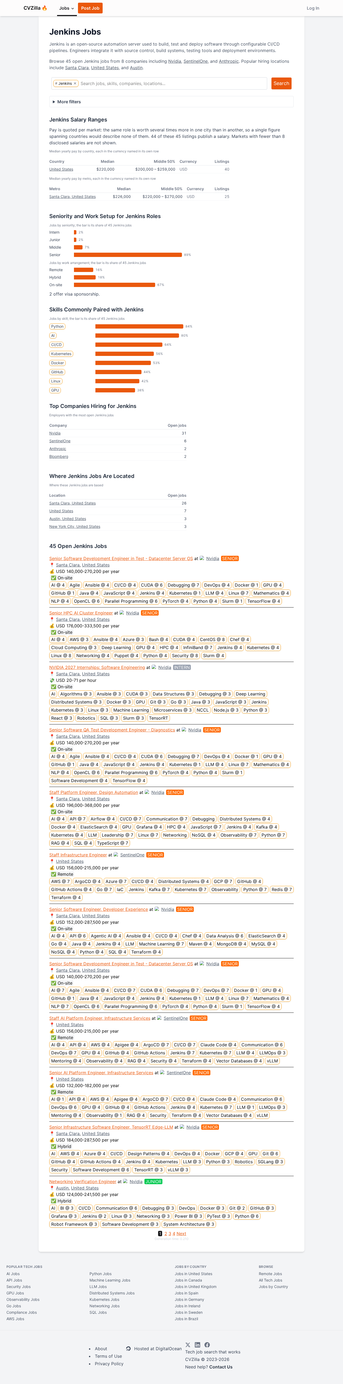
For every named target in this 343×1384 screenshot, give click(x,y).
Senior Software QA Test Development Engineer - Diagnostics (112, 730)
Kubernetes (61, 353)
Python (57, 326)
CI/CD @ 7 (130, 819)
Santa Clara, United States (72, 196)
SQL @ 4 (83, 843)
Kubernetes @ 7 (190, 889)
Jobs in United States (193, 1273)
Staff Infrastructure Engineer (78, 854)
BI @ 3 (66, 1208)
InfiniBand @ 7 (197, 647)
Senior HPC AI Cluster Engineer (81, 613)
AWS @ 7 (60, 881)
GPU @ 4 (272, 585)
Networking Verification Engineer (82, 1181)
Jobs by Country (273, 1286)
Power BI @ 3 (188, 1216)
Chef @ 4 (239, 639)
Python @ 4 (205, 601)
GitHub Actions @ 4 (71, 889)
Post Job (90, 8)
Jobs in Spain (186, 1293)
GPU (55, 390)
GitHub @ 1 (62, 593)
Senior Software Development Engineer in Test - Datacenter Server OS (121, 558)
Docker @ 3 (119, 702)
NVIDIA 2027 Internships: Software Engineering (97, 667)
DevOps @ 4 (217, 585)
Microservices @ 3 (173, 710)
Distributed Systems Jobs (112, 1293)
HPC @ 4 (169, 647)
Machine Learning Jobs (110, 1280)
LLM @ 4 (214, 593)
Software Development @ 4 (79, 780)
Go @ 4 (58, 944)
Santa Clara (77, 67)
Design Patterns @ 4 (148, 1153)
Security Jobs (18, 1286)
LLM (92, 835)
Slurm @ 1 (232, 601)
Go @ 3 (178, 702)
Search (281, 83)
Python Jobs (100, 1273)
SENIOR (230, 558)
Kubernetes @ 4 (263, 647)
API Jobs (14, 1280)
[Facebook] (207, 1345)
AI (53, 335)
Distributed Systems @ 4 (245, 819)
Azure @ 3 (133, 639)
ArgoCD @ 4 (87, 881)
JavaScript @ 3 (230, 702)
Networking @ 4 (92, 655)
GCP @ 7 (223, 881)
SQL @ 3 (109, 718)
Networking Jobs (105, 1306)
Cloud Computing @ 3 (73, 647)
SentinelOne (196, 61)
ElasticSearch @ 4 (98, 827)
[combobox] (172, 83)
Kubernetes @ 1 (184, 593)
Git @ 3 (158, 702)
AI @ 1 (57, 1099)
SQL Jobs (98, 1312)
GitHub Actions (149, 1052)
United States (105, 67)
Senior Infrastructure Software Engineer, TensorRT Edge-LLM (111, 1127)
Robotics (86, 718)
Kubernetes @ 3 (67, 710)
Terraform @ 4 (66, 897)
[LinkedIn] (197, 1345)
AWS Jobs (15, 1318)
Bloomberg (58, 456)
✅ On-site (61, 577)
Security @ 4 (164, 1060)
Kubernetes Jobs (104, 1299)
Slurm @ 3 (133, 718)
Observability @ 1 (104, 1115)
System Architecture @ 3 (188, 1224)
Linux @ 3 (98, 710)
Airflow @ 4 (103, 819)
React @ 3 (61, 718)
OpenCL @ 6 (87, 601)
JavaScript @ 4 (119, 593)
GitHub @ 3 (262, 1208)
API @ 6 (78, 935)
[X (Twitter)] (188, 1345)
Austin (136, 67)
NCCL (203, 710)
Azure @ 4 (94, 1153)
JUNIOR (153, 1181)
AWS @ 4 (100, 1044)
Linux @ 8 (61, 655)
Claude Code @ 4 (218, 1044)
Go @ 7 (104, 889)
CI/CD (56, 344)
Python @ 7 (273, 835)
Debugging (203, 819)
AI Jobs (13, 1273)
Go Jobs (13, 1306)
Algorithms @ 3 (76, 694)
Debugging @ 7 (183, 585)
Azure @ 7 (116, 881)
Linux (56, 381)
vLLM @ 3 (178, 1169)
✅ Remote (62, 874)
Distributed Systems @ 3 (76, 702)
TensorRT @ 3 (148, 1169)
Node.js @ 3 (226, 710)
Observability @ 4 (104, 1060)
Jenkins (259, 702)
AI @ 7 (57, 990)
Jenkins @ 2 (94, 1216)
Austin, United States (67, 518)
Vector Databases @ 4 (239, 1060)
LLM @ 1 (245, 1107)
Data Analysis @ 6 (224, 935)
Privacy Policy (109, 1363)
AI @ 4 (58, 585)
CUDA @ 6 (152, 585)
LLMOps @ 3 (272, 1052)
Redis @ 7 (282, 889)
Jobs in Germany (189, 1299)
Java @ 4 (88, 593)
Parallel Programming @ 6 (131, 601)
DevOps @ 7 (216, 990)
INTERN (182, 667)
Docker (57, 362)
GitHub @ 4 (249, 881)
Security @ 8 (185, 655)
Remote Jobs (270, 1273)
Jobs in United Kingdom (196, 1286)
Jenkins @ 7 (182, 1052)
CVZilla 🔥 (35, 8)
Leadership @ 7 (117, 835)
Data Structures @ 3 (173, 694)
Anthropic (229, 61)
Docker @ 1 (246, 585)
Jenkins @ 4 (152, 593)
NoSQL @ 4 (203, 835)
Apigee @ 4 (126, 1044)
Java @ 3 (200, 702)
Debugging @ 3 (215, 694)
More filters (69, 101)
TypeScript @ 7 (112, 843)
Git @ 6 (270, 1153)
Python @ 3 (255, 710)
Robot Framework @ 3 (74, 1224)
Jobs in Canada (188, 1280)
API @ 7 (77, 819)
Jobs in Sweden (189, 1312)
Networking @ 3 (153, 1216)
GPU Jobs (15, 1293)
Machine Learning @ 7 (161, 944)
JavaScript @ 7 (206, 827)
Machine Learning (131, 710)
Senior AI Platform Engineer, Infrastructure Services (101, 1072)
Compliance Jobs (21, 1312)
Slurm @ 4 (213, 655)
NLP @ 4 (60, 601)
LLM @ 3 (192, 1161)
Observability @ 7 (238, 835)
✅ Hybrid (61, 1146)
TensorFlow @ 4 (263, 601)
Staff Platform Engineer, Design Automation (93, 792)
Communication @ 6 (262, 1044)
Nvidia (174, 61)
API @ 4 (78, 1044)
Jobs (64, 8)
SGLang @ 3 (270, 1161)
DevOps (187, 1208)
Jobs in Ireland (187, 1306)
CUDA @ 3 (137, 694)
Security (158, 1115)
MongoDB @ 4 (231, 944)
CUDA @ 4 (184, 639)
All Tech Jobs (270, 1280)
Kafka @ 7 (159, 889)
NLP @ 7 (60, 1006)
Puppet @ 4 (126, 655)
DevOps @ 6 (64, 1107)
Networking (175, 835)
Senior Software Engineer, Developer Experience (98, 909)
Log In (313, 8)
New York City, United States (74, 526)
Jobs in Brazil (186, 1318)
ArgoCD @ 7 (156, 1044)
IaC (120, 889)
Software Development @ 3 (130, 1224)
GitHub (57, 372)
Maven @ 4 (200, 944)
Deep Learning (116, 647)
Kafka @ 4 (266, 827)
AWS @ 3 (79, 639)
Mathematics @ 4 (271, 593)
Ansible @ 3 (109, 694)
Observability (224, 889)
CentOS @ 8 (212, 639)
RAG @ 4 (60, 843)
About (101, 1348)
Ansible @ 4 (97, 585)
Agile (75, 585)
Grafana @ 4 (149, 827)
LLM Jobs (98, 1286)
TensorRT (158, 718)
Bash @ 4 (158, 639)
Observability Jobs (22, 1299)
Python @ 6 (247, 1216)
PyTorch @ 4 (175, 601)
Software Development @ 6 (101, 1169)
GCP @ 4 (234, 1153)
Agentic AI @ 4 (106, 935)
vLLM (272, 1060)
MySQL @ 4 (263, 944)
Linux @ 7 (238, 593)
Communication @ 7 (166, 819)
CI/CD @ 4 (125, 585)
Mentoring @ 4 (66, 1060)
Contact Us (221, 1367)
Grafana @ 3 (64, 1216)
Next (181, 1233)
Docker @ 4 (63, 827)
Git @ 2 (237, 1208)
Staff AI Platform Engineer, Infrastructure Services (99, 1018)
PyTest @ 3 (218, 1216)
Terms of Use (108, 1356)
